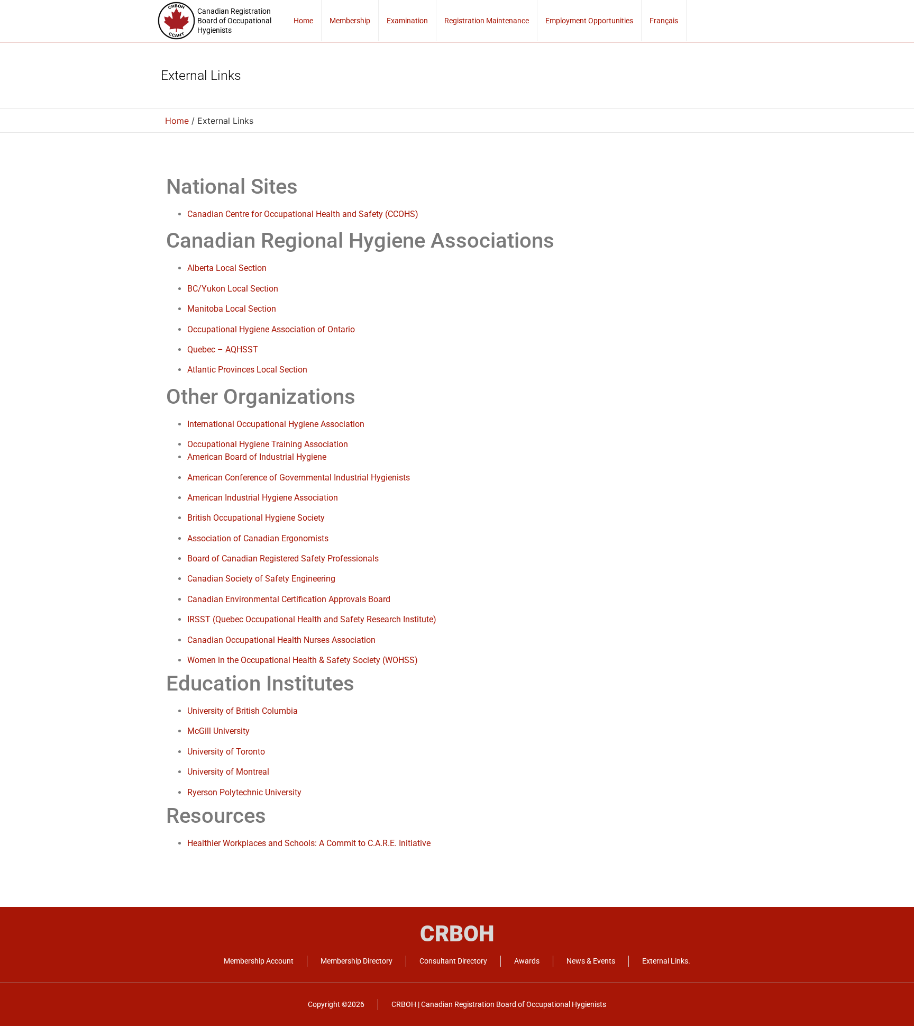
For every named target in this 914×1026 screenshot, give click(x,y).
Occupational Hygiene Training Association (267, 444)
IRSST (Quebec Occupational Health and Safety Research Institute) (311, 619)
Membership (350, 20)
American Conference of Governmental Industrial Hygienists (298, 478)
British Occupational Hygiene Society (256, 518)
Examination (407, 20)
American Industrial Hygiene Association (262, 498)
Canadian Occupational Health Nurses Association (281, 640)
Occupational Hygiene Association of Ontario (271, 329)
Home (303, 20)
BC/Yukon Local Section (232, 289)
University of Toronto (226, 752)
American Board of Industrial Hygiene (256, 457)
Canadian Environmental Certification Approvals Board (288, 599)
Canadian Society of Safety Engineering (261, 579)
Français (664, 20)
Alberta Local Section (227, 268)
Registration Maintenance (486, 20)
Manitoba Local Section (231, 309)
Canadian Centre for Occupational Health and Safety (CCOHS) (302, 214)
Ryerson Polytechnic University (244, 792)
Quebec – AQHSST (222, 349)
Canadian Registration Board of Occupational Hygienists (234, 20)
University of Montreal (228, 772)
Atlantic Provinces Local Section (247, 370)
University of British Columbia (242, 711)
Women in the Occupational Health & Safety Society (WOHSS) (302, 660)
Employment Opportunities (589, 20)
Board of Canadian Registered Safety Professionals (284, 558)
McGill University (218, 731)
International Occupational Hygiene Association (275, 424)
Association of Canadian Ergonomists (257, 538)
